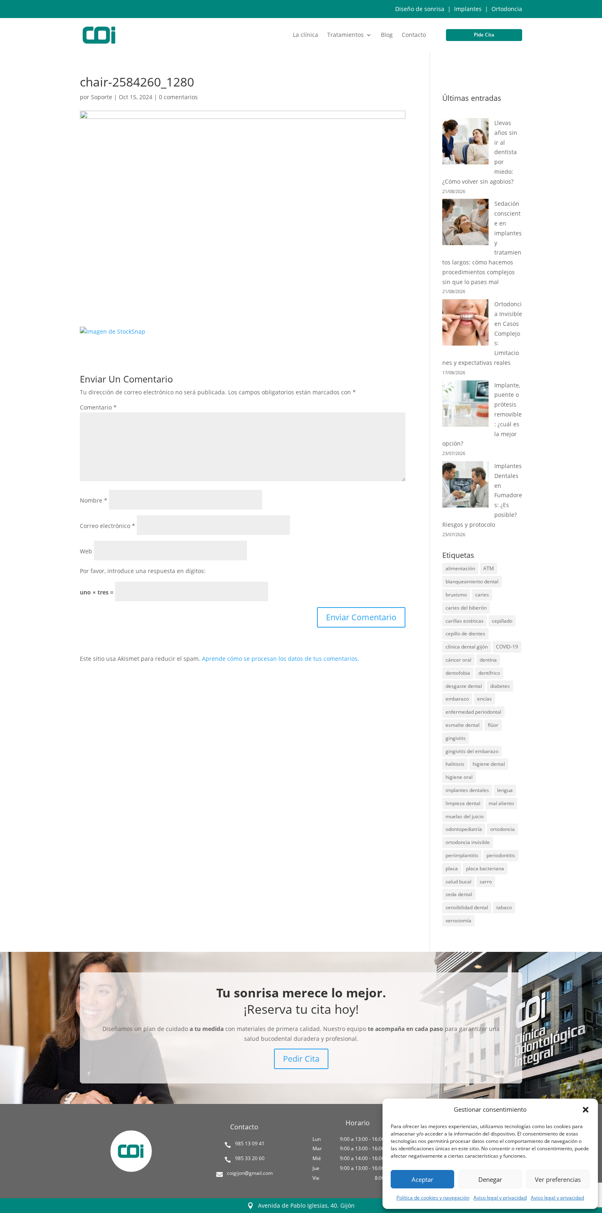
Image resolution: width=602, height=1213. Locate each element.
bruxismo (456, 594)
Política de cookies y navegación (432, 1197)
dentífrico (489, 672)
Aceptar (422, 1179)
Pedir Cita (301, 1058)
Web (86, 551)
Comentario (98, 407)
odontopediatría (464, 829)
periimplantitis (462, 855)
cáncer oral (458, 659)
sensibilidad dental (467, 907)
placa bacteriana (485, 868)
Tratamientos (345, 35)
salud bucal (458, 881)
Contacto (414, 35)
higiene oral (459, 777)
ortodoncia (502, 829)
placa (452, 868)
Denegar (490, 1179)
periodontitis (501, 855)
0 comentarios (178, 97)
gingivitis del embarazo (472, 751)
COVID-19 (507, 646)
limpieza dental (463, 803)
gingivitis (456, 738)
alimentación (460, 568)
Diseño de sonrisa (419, 9)
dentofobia (458, 672)
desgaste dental (464, 686)
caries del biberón (466, 607)
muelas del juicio (465, 816)
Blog (387, 35)
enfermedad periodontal (473, 711)
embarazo (457, 698)
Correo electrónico (107, 526)
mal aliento (501, 803)
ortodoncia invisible (468, 842)
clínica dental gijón (467, 646)
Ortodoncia (506, 9)
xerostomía (458, 920)
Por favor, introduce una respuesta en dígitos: (143, 571)
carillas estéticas (465, 620)
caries (482, 594)
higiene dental (489, 763)
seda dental (459, 894)
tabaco (504, 907)
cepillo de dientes (465, 633)
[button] (586, 1110)
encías (484, 698)
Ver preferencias (558, 1179)
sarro (486, 881)
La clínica (305, 35)
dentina (488, 659)
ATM (488, 568)
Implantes (468, 9)
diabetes (500, 686)
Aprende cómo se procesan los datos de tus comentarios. (280, 658)
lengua (505, 790)
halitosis (455, 763)
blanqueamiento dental (472, 581)
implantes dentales (467, 790)
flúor (493, 724)
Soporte (101, 97)
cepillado (502, 620)
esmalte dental (463, 724)
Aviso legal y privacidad (500, 1197)
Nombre (93, 500)
